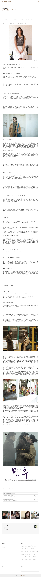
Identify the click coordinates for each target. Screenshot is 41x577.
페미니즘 (22, 553)
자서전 (22, 559)
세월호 (32, 545)
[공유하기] (6, 489)
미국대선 (36, 545)
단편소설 (33, 551)
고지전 (22, 548)
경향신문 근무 (6, 527)
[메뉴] (38, 2)
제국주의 (26, 559)
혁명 (37, 551)
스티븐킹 (22, 561)
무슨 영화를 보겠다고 (6, 1)
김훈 (34, 554)
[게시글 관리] (7, 489)
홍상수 (33, 548)
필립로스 (22, 551)
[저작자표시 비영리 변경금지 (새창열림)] (14, 489)
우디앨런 (29, 546)
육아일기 (31, 554)
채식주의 (22, 545)
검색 (19, 569)
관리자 (24, 575)
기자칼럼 (22, 554)
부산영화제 (35, 559)
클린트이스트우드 (27, 548)
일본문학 (27, 556)
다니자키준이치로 (28, 551)
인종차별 (34, 556)
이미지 (4, 493)
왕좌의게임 (30, 553)
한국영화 (22, 546)
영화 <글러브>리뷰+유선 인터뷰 (8, 499)
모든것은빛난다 (36, 553)
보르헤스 (22, 556)
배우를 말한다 (8, 493)
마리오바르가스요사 (35, 546)
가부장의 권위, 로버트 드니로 (7, 495)
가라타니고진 (27, 545)
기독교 (27, 553)
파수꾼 (31, 556)
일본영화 (27, 554)
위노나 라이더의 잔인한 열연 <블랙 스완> (9, 496)
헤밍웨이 (30, 559)
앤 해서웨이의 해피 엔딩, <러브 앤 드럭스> (9, 500)
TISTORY (21, 575)
